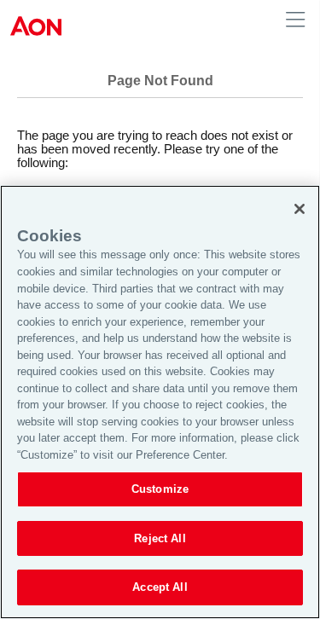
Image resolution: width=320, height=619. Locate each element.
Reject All (159, 538)
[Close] (299, 209)
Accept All (159, 587)
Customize (160, 489)
